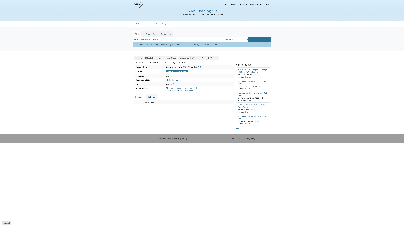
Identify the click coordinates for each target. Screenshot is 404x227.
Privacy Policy (250, 138)
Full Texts (146, 34)
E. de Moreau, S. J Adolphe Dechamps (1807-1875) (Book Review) (252, 70)
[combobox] (179, 39)
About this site (236, 138)
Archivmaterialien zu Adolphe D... (158, 24)
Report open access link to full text (179, 91)
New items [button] (180, 44)
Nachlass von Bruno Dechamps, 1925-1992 (253, 94)
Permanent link (199, 58)
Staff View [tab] (151, 97)
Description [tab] (140, 97)
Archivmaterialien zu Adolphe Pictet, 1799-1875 (252, 82)
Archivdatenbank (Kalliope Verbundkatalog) (185, 88)
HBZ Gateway (173, 80)
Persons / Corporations (162, 34)
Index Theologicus (202, 11)
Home (140, 24)
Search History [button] (193, 44)
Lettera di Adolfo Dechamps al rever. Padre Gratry (252, 105)
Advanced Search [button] (141, 44)
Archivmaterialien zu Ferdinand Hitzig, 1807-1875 (253, 117)
